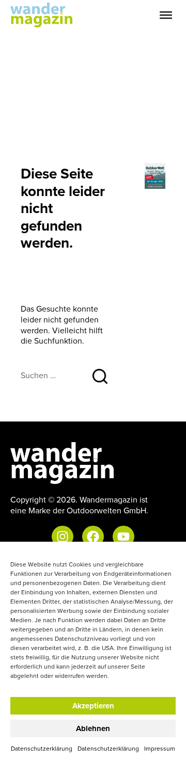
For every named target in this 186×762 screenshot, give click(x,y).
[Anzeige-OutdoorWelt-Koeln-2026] (155, 175)
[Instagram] (62, 536)
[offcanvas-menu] (166, 15)
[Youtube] (123, 536)
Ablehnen (93, 728)
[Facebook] (93, 536)
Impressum (159, 748)
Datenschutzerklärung (41, 748)
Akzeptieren (93, 705)
